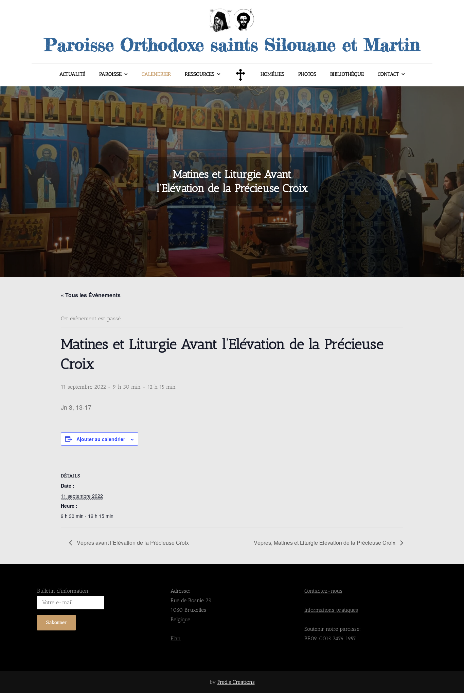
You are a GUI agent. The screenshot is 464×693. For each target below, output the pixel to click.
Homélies (272, 74)
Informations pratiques (331, 610)
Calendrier (156, 74)
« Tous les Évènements (91, 295)
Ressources (199, 74)
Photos (307, 74)
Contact (388, 74)
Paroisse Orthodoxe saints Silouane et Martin (232, 44)
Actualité (72, 74)
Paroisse (110, 74)
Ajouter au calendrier (100, 439)
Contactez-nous (323, 591)
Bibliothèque (347, 74)
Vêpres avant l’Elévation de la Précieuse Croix (132, 542)
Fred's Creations (236, 682)
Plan (176, 638)
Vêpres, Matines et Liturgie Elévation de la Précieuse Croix (325, 542)
